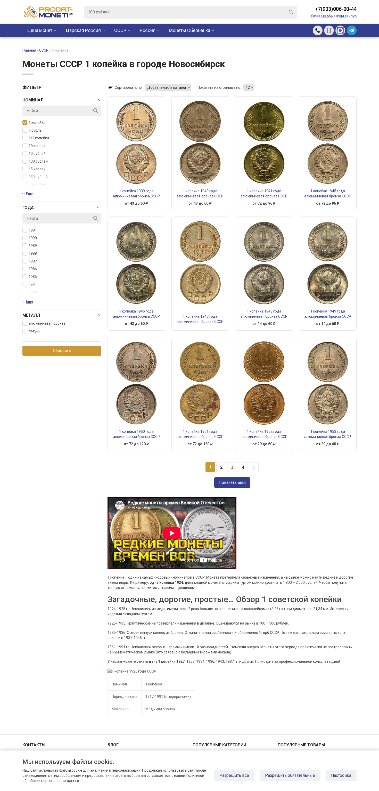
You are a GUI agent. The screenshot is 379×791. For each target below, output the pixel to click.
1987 (33, 261)
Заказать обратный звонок (334, 15)
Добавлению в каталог (167, 87)
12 (248, 87)
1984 (33, 284)
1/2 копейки (39, 138)
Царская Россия (83, 30)
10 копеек (37, 146)
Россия (147, 30)
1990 (33, 238)
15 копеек (37, 169)
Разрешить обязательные (290, 775)
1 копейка (37, 123)
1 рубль (35, 130)
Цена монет (39, 30)
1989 (33, 246)
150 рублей (38, 177)
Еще (29, 194)
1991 (33, 230)
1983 (33, 292)
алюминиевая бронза (47, 323)
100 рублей (38, 161)
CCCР (120, 30)
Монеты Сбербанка (189, 30)
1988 (33, 253)
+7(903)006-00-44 (336, 9)
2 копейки (37, 184)
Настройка (341, 775)
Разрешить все (234, 775)
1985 (33, 277)
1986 (33, 269)
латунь (34, 331)
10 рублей (37, 153)
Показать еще (232, 482)
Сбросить (62, 350)
